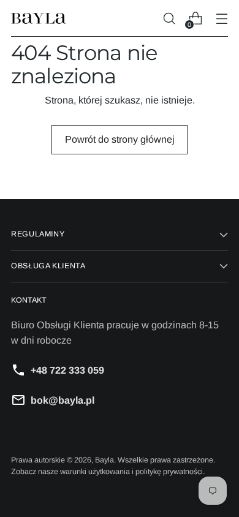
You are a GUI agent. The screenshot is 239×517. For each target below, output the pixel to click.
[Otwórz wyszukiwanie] (168, 18)
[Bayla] (38, 19)
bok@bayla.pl (62, 400)
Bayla (104, 460)
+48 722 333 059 (67, 369)
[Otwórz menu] (221, 18)
